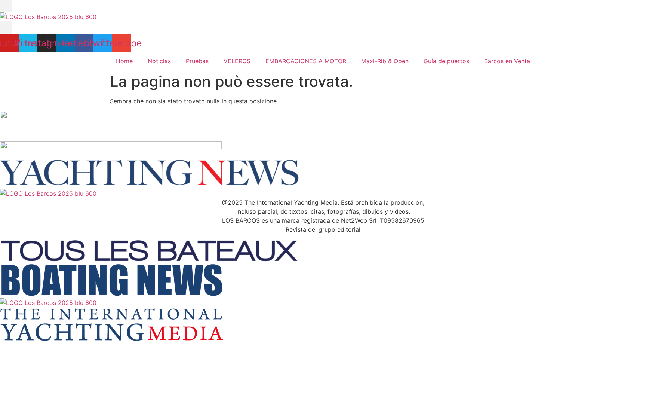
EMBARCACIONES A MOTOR (305, 61)
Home (124, 61)
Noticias (159, 61)
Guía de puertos (446, 61)
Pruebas (197, 61)
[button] (6, 6)
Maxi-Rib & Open (385, 61)
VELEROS (237, 61)
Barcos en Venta (507, 61)
